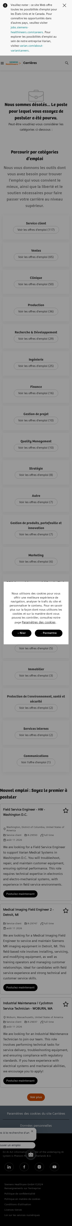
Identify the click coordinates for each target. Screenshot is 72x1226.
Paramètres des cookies (39, 622)
